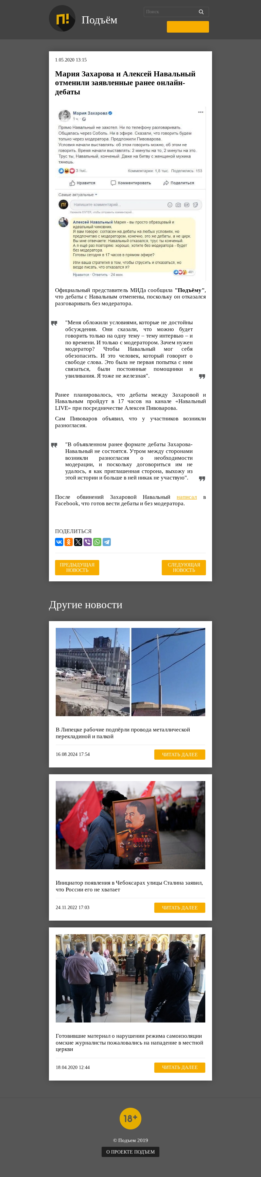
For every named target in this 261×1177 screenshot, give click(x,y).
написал (187, 497)
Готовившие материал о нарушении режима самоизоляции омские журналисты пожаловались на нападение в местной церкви (129, 1042)
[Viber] (88, 542)
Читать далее (180, 754)
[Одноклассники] (69, 542)
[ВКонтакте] (59, 542)
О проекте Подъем (130, 1152)
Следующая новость (184, 567)
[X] (78, 542)
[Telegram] (107, 542)
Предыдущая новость (77, 567)
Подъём (99, 20)
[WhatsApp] (97, 542)
